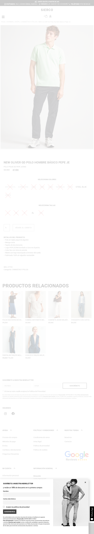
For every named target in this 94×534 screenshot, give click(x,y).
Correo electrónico (9, 499)
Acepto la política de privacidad (17, 507)
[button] (85, 482)
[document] (47, 267)
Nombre (6, 491)
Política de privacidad (32, 524)
